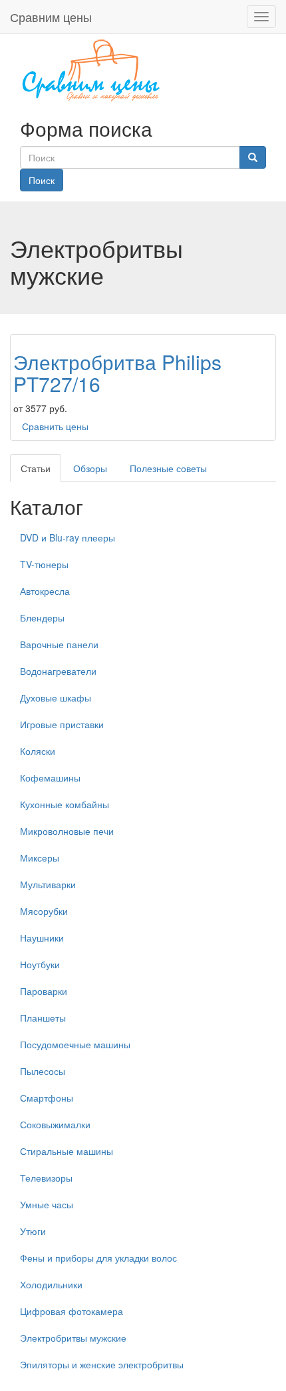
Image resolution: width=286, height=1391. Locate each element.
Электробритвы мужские (73, 1337)
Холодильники (51, 1284)
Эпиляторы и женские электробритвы (102, 1364)
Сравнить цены (55, 426)
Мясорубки (44, 911)
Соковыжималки (55, 1124)
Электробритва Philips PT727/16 (117, 372)
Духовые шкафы (55, 697)
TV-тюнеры (44, 564)
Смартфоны (46, 1097)
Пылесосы (42, 1071)
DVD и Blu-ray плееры (67, 537)
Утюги (33, 1231)
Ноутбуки (40, 964)
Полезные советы (168, 468)
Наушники (42, 937)
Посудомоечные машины (75, 1044)
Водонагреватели (58, 670)
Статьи (36, 468)
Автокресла (45, 590)
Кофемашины (50, 777)
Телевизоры (46, 1177)
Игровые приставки (62, 724)
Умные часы (46, 1204)
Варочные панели (59, 644)
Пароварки (43, 991)
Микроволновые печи (67, 831)
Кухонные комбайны (64, 804)
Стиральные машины (66, 1151)
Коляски (37, 751)
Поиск (42, 180)
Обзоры (90, 468)
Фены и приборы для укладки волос (98, 1257)
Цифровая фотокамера (71, 1311)
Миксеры (39, 857)
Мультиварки (48, 884)
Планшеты (43, 1017)
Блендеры (42, 617)
